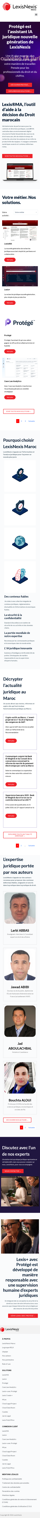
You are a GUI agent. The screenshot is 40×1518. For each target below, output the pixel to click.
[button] (36, 14)
